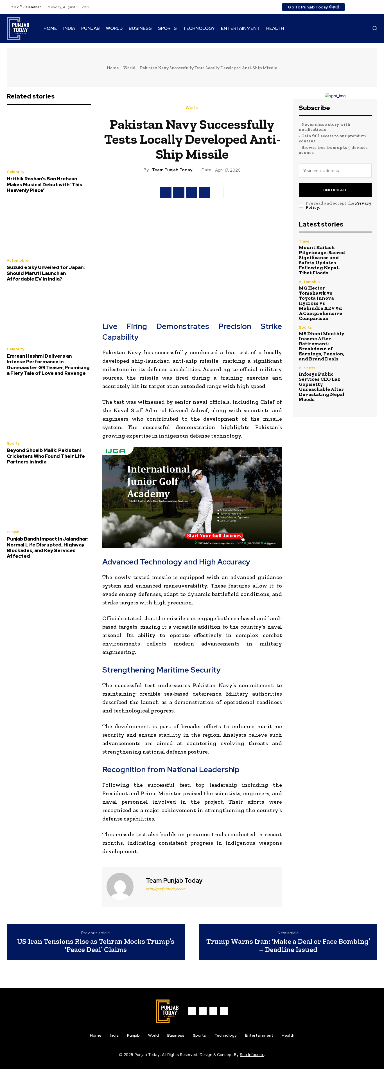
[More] (218, 192)
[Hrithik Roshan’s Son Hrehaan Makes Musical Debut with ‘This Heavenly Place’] (49, 139)
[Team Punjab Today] (123, 886)
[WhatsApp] (204, 192)
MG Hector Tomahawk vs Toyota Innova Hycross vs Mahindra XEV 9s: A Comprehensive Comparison (320, 303)
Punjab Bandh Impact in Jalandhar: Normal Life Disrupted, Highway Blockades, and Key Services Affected (47, 547)
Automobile (18, 260)
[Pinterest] (191, 192)
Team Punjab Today (172, 169)
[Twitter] (367, 7)
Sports (13, 443)
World (129, 67)
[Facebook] (353, 7)
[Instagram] (360, 7)
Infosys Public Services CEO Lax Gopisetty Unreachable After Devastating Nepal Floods (321, 386)
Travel (304, 241)
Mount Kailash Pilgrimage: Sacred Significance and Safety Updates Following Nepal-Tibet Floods (322, 260)
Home (113, 67)
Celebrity (15, 172)
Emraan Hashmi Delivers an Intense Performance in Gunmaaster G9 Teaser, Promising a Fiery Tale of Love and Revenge (48, 364)
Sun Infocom (252, 1054)
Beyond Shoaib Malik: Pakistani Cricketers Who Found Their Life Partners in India (46, 456)
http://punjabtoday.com (165, 888)
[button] (374, 28)
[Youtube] (374, 7)
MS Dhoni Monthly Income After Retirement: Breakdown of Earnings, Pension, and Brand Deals (321, 346)
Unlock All (335, 190)
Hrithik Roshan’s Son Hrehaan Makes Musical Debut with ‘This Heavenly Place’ (44, 184)
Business (307, 368)
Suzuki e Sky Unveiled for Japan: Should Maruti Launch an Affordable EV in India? (46, 273)
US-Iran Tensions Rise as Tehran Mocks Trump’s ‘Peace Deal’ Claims (95, 945)
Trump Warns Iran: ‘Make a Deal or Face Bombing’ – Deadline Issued (288, 945)
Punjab (13, 532)
